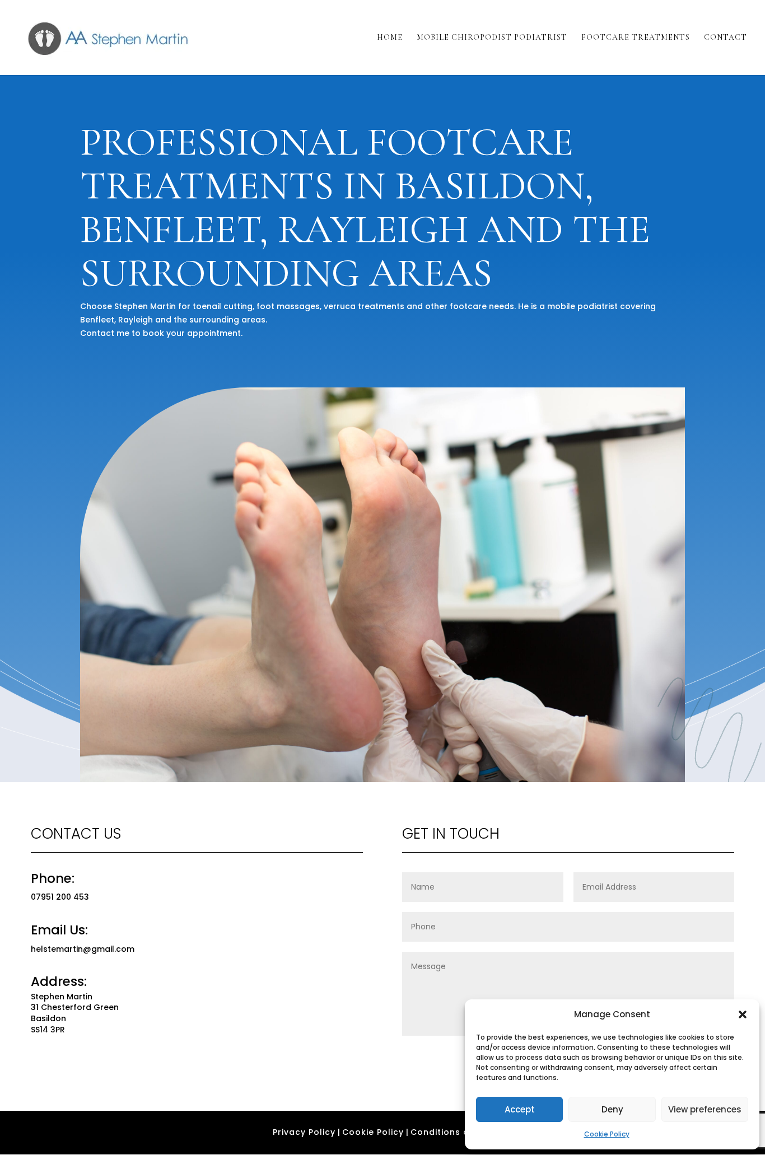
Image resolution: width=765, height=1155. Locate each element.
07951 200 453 (60, 897)
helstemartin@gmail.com (82, 949)
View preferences (704, 1109)
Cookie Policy (606, 1134)
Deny (612, 1109)
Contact (725, 38)
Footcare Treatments (635, 38)
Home (390, 38)
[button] (742, 1014)
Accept (520, 1109)
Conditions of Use (452, 1132)
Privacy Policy (304, 1132)
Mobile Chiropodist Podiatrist (492, 38)
